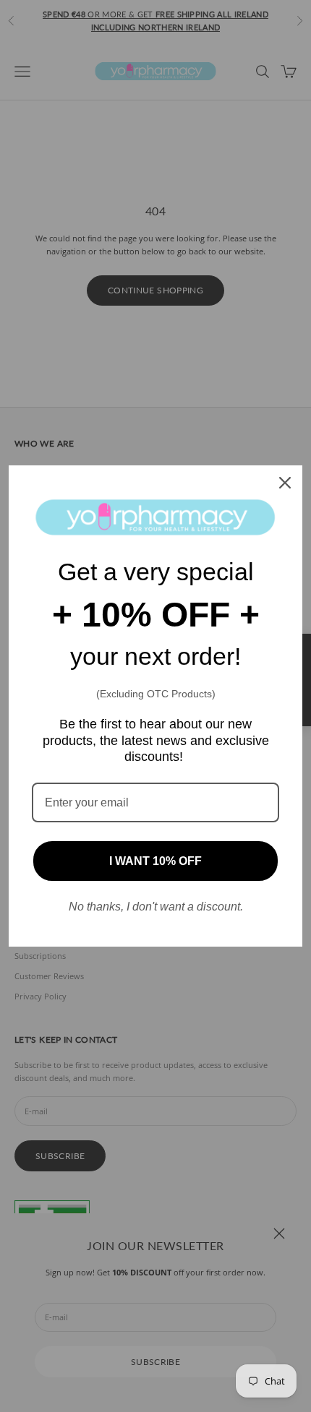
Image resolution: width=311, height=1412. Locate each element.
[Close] (285, 482)
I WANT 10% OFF (155, 861)
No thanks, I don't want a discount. (156, 906)
